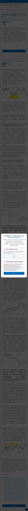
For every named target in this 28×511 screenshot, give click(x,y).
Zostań (14, 273)
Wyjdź (14, 256)
